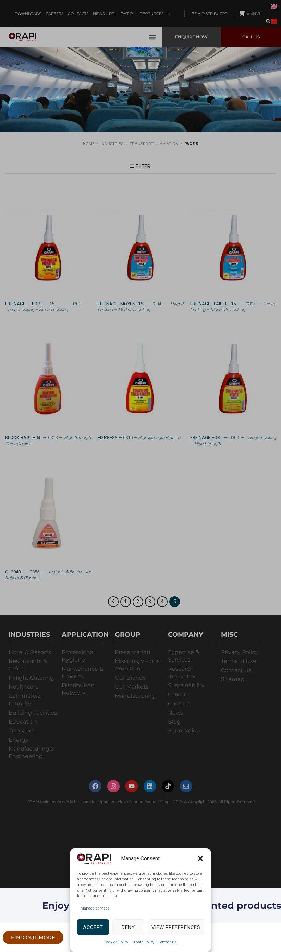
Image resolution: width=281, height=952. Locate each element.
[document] (140, 476)
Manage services (95, 908)
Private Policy (143, 942)
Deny (128, 927)
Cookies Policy (116, 942)
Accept (93, 927)
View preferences (175, 927)
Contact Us (167, 942)
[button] (200, 858)
